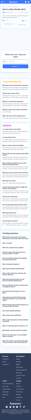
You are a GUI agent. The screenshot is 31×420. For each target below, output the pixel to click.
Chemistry (18, 361)
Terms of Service (20, 389)
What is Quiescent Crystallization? (11, 315)
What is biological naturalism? (10, 264)
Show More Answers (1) (9, 24)
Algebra (18, 359)
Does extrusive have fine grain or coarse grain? (13, 292)
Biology (18, 364)
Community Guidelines (7, 383)
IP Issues (18, 400)
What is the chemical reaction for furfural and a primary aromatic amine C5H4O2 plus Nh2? (15, 341)
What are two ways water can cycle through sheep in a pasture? (14, 335)
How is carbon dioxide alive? (14, 9)
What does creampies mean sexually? (12, 247)
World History (19, 367)
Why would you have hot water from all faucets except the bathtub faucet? (13, 280)
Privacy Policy (19, 392)
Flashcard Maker (6, 389)
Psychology (19, 372)
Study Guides (5, 392)
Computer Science (20, 375)
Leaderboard (5, 359)
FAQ (3, 397)
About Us (18, 383)
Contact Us (19, 386)
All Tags (4, 361)
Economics (18, 378)
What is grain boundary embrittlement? (13, 269)
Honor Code (5, 386)
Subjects (4, 6)
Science (8, 6)
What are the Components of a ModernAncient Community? (15, 320)
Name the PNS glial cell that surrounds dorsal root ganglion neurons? (15, 286)
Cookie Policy (19, 397)
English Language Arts (21, 370)
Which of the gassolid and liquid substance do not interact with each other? (15, 305)
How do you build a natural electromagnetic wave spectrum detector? (14, 258)
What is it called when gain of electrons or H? (15, 326)
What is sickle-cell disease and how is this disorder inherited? (14, 274)
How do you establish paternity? (11, 311)
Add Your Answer (22, 24)
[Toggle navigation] (2, 2)
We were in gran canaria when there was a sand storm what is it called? (14, 252)
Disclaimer (18, 394)
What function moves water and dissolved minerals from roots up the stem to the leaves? (15, 237)
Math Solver (5, 394)
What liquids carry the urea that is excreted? (14, 330)
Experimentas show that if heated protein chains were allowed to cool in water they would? (14, 298)
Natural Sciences (14, 6)
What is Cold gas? (7, 243)
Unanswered (5, 364)
